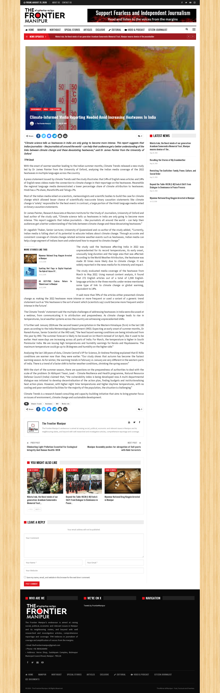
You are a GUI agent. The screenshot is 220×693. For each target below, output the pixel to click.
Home (31, 30)
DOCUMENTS (34, 679)
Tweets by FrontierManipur (94, 605)
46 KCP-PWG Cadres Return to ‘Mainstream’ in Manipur (55, 282)
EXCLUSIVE (100, 30)
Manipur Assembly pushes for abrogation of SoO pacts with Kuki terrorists (114, 448)
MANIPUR (41, 30)
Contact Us (67, 2)
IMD (57, 404)
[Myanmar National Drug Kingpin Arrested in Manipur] (30, 259)
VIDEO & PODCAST (136, 30)
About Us (56, 2)
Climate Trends (36, 404)
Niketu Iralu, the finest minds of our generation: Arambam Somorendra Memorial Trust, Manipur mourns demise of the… (170, 146)
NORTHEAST (55, 30)
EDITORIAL (116, 30)
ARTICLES (88, 30)
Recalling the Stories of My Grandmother (168, 160)
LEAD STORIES (55, 109)
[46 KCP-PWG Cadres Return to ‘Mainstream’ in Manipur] (30, 284)
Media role (65, 404)
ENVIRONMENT (36, 109)
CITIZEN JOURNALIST (157, 30)
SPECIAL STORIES (72, 30)
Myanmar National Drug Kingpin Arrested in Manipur (55, 257)
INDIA (46, 109)
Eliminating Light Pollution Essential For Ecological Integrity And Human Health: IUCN (52, 448)
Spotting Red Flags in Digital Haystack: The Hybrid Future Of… (55, 270)
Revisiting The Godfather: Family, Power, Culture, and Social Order (173, 172)
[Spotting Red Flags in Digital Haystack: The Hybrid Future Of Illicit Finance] (30, 271)
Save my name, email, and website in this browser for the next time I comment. (58, 577)
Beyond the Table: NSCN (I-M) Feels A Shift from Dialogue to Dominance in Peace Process (170, 185)
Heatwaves (48, 404)
